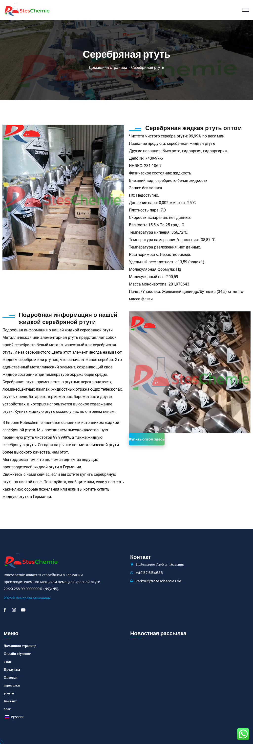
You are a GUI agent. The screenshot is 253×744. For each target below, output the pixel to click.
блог (7, 708)
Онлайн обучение (17, 653)
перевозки (12, 685)
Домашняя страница (108, 67)
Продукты (12, 669)
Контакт (10, 701)
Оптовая (11, 677)
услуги (9, 693)
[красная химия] (27, 9)
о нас (7, 661)
